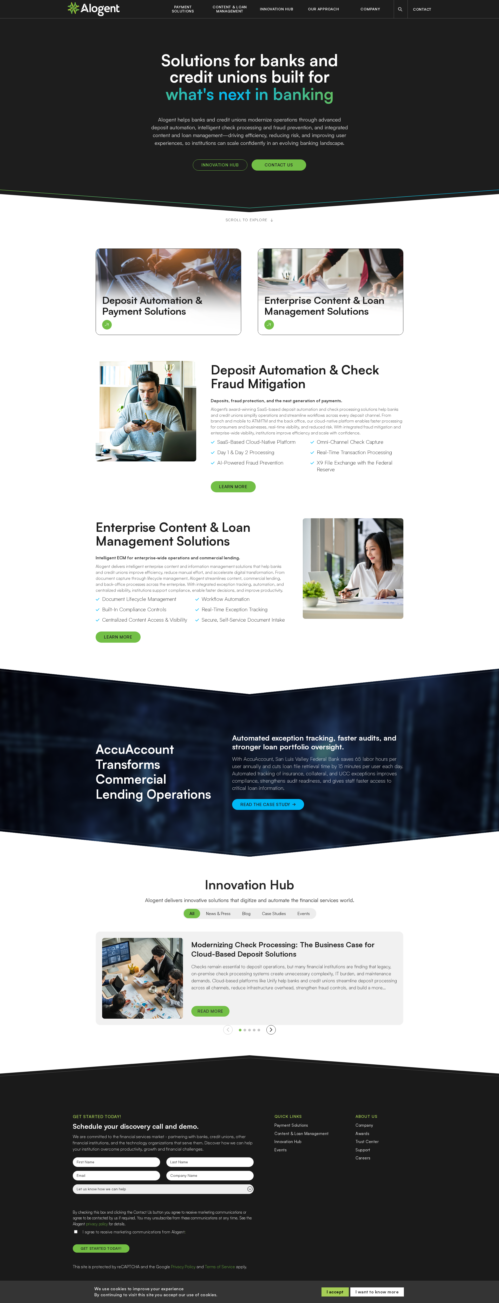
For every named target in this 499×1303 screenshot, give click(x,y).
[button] (240, 1030)
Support (363, 1149)
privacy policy (97, 1223)
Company (370, 9)
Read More (210, 1011)
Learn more (233, 486)
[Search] (400, 9)
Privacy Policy (183, 1266)
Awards (362, 1133)
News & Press (218, 913)
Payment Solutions (183, 9)
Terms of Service (220, 1266)
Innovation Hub (276, 9)
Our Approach (323, 9)
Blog (246, 913)
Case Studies (274, 913)
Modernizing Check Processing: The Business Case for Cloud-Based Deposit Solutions (283, 949)
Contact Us (279, 164)
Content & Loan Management (230, 9)
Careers (363, 1158)
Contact (422, 9)
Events (303, 913)
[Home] (94, 9)
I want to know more (377, 1291)
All (191, 913)
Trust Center (367, 1141)
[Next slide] (271, 1030)
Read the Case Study (265, 804)
